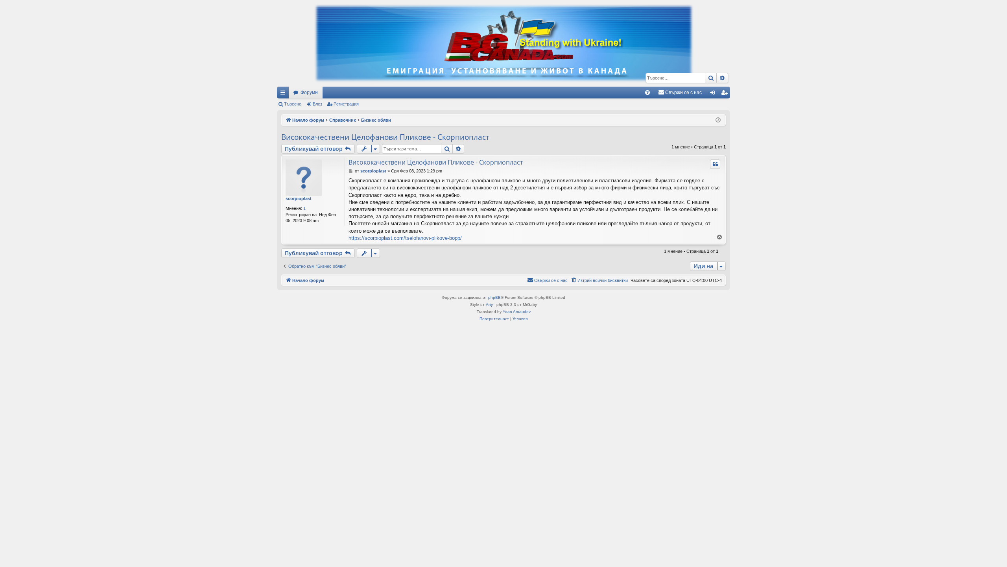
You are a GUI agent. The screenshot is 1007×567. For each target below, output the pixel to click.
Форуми (309, 92)
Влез (317, 104)
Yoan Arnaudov (517, 311)
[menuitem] (647, 92)
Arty (489, 304)
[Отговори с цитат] (715, 164)
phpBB (494, 297)
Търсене (292, 104)
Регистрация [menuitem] (725, 94)
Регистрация (346, 104)
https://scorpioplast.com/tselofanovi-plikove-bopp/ (405, 238)
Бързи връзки (284, 94)
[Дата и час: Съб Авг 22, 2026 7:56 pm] (718, 120)
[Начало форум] (503, 43)
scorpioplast (299, 198)
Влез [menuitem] (714, 94)
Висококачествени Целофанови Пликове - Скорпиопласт (385, 137)
